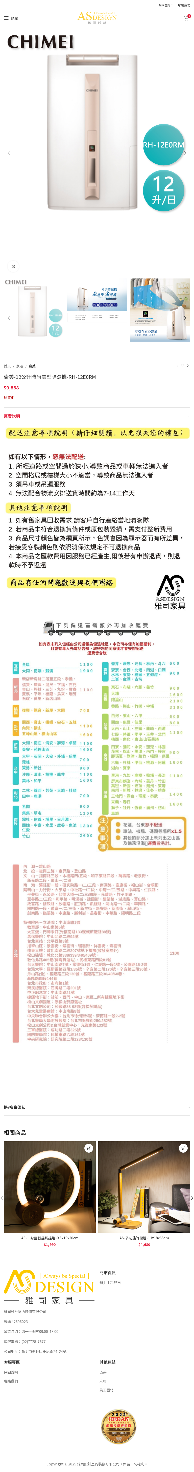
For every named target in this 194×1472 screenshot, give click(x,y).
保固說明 (11, 1372)
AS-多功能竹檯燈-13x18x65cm (144, 1237)
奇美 (32, 365)
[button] (88, 1148)
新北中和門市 (110, 1282)
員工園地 (107, 1389)
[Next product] (187, 365)
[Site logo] (97, 17)
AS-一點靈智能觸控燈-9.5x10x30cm (50, 1237)
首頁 (7, 365)
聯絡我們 (11, 1380)
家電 (19, 365)
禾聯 (103, 1380)
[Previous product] (177, 365)
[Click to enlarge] (13, 266)
